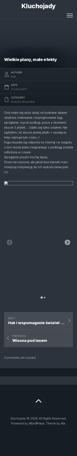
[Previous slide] (9, 242)
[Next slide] (67, 242)
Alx (63, 423)
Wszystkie (28, 101)
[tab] (41, 298)
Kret (13, 76)
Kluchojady (38, 6)
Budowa (16, 101)
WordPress (37, 423)
